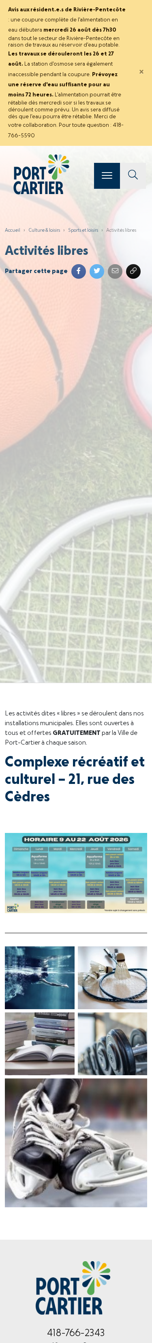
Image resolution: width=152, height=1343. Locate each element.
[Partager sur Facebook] (78, 271)
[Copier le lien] (133, 271)
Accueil (12, 230)
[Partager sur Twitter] (97, 271)
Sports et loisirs (83, 230)
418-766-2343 (76, 1333)
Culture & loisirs (44, 230)
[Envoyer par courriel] (115, 271)
